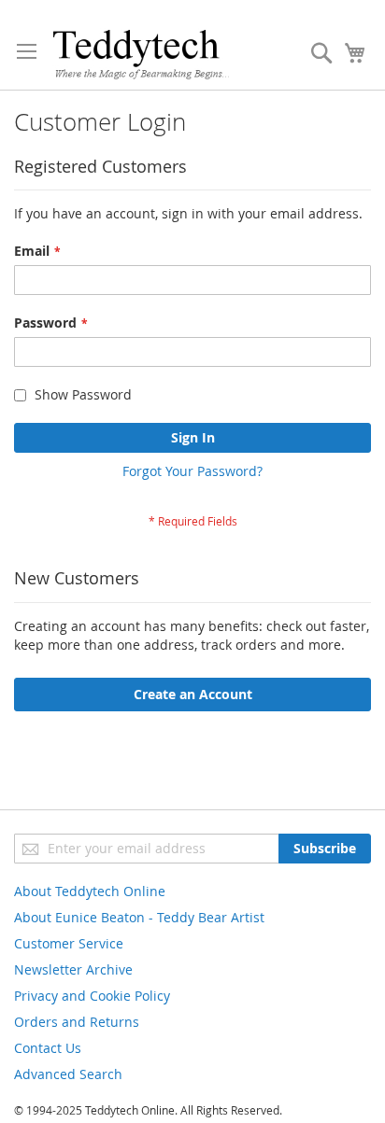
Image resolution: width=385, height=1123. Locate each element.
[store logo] (140, 54)
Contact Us (47, 1048)
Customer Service (68, 943)
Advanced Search (68, 1074)
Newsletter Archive (73, 969)
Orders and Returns (76, 1022)
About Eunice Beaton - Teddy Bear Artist (139, 917)
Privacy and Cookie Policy (92, 995)
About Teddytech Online (89, 891)
